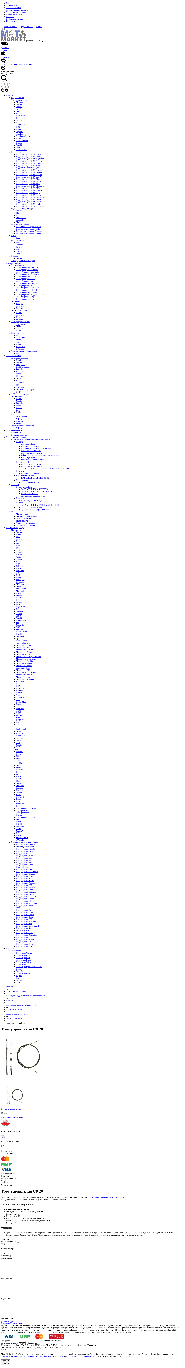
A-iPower (20, 387)
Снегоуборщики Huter (25, 285)
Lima (18, 781)
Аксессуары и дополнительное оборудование (30, 439)
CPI (17, 806)
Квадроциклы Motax (25, 890)
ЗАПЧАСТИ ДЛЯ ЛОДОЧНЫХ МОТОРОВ (40, 505)
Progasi (19, 602)
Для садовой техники (25, 475)
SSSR (18, 616)
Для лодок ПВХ (28, 444)
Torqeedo (20, 220)
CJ (17, 706)
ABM (18, 776)
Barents (19, 249)
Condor (19, 120)
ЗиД (18, 627)
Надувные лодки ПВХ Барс (28, 193)
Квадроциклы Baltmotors (26, 935)
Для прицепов (22, 480)
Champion (20, 306)
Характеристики (8, 1174)
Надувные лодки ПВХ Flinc (28, 179)
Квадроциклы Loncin (25, 915)
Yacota (19, 378)
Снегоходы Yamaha (24, 953)
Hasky (18, 575)
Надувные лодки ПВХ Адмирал (30, 159)
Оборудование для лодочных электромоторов (40, 455)
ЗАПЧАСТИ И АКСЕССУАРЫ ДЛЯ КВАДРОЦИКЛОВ (45, 469)
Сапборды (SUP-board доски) (23, 260)
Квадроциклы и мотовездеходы (24, 842)
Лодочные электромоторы (22, 208)
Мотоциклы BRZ (23, 647)
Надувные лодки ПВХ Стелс (28, 163)
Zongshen (20, 369)
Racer (18, 534)
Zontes (19, 819)
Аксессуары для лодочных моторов (36, 448)
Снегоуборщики (18, 265)
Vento (18, 557)
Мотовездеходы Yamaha (26, 847)
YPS (18, 747)
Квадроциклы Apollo (25, 878)
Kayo (18, 541)
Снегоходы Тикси (24, 964)
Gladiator (20, 118)
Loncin (19, 595)
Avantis (19, 539)
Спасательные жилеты (31, 451)
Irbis (18, 543)
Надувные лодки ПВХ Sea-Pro (29, 177)
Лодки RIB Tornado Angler (27, 168)
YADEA (19, 831)
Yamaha (19, 104)
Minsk (18, 586)
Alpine (19, 976)
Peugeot (19, 788)
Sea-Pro (19, 109)
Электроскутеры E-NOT (26, 808)
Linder (18, 242)
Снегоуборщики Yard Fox (27, 267)
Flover (18, 213)
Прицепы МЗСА (18, 432)
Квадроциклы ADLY (25, 860)
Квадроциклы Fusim (24, 910)
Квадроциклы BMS (24, 905)
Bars (18, 978)
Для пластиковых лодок (31, 453)
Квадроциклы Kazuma (25, 883)
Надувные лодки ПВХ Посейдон (30, 195)
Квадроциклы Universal (26, 896)
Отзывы (4, 1183)
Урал (18, 638)
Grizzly (19, 251)
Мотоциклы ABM (24, 645)
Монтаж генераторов (25, 389)
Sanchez (19, 733)
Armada (19, 693)
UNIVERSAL (22, 620)
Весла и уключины (29, 457)
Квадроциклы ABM (24, 901)
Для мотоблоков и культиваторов (35, 509)
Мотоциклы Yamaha (29, 494)
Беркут (19, 247)
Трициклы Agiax (23, 668)
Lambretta (20, 826)
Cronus (19, 552)
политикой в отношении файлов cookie (18, 1356)
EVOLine (20, 349)
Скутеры (15, 749)
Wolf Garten (21, 324)
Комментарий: (7, 1319)
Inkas (18, 238)
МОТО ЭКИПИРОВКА (31, 466)
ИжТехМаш (21, 702)
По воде (9, 3)
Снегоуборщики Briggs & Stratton (30, 294)
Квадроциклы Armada (25, 874)
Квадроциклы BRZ (24, 919)
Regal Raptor (21, 634)
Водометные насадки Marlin (28, 229)
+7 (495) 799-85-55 (9, 64)
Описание (5, 1176)
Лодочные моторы (19, 100)
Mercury (19, 102)
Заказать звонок (10, 27)
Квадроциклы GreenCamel (27, 926)
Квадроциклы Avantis (25, 849)
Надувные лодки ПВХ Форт (28, 202)
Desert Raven (21, 632)
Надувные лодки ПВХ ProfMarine (30, 197)
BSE (18, 600)
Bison (18, 593)
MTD (18, 326)
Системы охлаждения (25, 525)
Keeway (19, 770)
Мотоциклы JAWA (24, 675)
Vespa (18, 765)
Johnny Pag (20, 580)
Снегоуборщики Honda (26, 276)
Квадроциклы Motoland (26, 892)
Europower (20, 365)
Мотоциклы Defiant (24, 650)
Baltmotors (20, 566)
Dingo (18, 969)
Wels (18, 546)
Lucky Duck (21, 729)
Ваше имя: (5, 1256)
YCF (18, 550)
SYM (18, 795)
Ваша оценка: (7, 1258)
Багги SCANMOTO (24, 930)
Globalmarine (21, 150)
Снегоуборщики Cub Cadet (27, 272)
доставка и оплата (5, 49)
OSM (18, 982)
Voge (18, 623)
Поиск (39, 27)
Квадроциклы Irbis (24, 858)
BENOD (19, 824)
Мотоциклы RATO (24, 677)
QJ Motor (20, 697)
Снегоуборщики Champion (27, 292)
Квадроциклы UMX (24, 946)
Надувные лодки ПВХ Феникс (29, 199)
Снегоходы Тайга (23, 962)
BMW (18, 568)
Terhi (18, 254)
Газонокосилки (17, 333)
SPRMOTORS (22, 838)
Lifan (18, 385)
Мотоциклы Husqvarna (26, 659)
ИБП (13, 414)
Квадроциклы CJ (23, 942)
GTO (18, 727)
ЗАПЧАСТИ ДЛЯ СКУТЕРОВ (34, 489)
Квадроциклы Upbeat (25, 899)
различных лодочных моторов (104, 1197)
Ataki (18, 561)
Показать (5, 1363)
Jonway (19, 799)
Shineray (19, 611)
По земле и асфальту (15, 14)
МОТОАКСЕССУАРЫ (31, 464)
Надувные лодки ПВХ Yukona (29, 172)
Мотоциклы (16, 530)
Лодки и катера (17, 240)
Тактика (19, 245)
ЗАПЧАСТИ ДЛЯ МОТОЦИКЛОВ (36, 491)
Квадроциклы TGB (24, 933)
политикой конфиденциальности (79, 1356)
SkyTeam (20, 636)
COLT (18, 713)
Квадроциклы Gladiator (26, 921)
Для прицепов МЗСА (30, 482)
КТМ (18, 548)
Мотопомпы (16, 396)
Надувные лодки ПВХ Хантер (29, 161)
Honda (19, 129)
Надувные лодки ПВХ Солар (28, 181)
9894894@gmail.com (27, 1343)
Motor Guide (21, 217)
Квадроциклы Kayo (24, 853)
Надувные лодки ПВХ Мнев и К (30, 186)
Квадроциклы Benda (25, 939)
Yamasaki (20, 625)
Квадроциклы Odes (24, 944)
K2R (18, 684)
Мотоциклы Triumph (25, 679)
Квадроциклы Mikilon (25, 887)
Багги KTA (21, 908)
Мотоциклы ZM (23, 670)
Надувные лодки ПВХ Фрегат (29, 170)
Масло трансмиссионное (26, 516)
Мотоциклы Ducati (24, 652)
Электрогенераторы (19, 358)
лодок (121, 1197)
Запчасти (15, 485)
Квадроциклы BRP (24, 862)
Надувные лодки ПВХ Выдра (29, 190)
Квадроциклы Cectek (25, 865)
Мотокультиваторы (19, 310)
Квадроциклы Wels (24, 869)
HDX (18, 127)
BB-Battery (20, 421)
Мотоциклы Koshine (25, 661)
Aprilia (19, 559)
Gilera (18, 772)
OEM (18, 711)
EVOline (19, 371)
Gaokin (19, 695)
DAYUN (20, 722)
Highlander (20, 736)
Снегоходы (16, 951)
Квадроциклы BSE (24, 885)
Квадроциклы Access (25, 881)
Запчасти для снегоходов (32, 500)
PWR (18, 604)
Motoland (20, 591)
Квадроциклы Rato (24, 924)
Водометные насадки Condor (28, 233)
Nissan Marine (22, 141)
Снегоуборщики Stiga (25, 297)
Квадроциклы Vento (24, 876)
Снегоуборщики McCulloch (28, 288)
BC (17, 833)
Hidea (18, 138)
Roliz (18, 609)
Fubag (18, 374)
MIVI (18, 731)
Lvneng (19, 815)
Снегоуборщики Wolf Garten (28, 283)
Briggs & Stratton (23, 367)
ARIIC (19, 822)
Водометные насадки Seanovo (29, 231)
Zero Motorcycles (23, 643)
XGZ (18, 700)
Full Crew (20, 571)
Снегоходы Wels (23, 958)
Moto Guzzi (21, 589)
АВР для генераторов (20, 394)
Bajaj (18, 564)
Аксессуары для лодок (30, 446)
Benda (18, 704)
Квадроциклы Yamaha (25, 844)
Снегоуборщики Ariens (26, 299)
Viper (18, 801)
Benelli (19, 555)
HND (18, 392)
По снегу (10, 17)
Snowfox (19, 980)
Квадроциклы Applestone (27, 903)
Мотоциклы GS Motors (26, 672)
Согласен (5, 1361)
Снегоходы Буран (23, 960)
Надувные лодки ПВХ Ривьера (29, 156)
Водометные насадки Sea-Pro (28, 227)
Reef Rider (20, 116)
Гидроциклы (16, 256)
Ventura (19, 423)
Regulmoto (20, 607)
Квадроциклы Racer (24, 928)
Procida (19, 715)
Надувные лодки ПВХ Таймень (29, 165)
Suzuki (19, 145)
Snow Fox (20, 971)
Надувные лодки (18, 152)
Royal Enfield (21, 641)
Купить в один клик (19, 1117)
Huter (18, 317)
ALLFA (19, 134)
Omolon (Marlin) (23, 136)
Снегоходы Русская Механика (29, 967)
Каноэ (13, 236)
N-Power (19, 419)
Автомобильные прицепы (17, 10)
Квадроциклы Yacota (25, 851)
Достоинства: (7, 1278)
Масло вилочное (23, 521)
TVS (18, 743)
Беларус (19, 303)
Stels (18, 147)
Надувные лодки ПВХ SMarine (29, 188)
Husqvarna (20, 346)
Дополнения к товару (10, 1178)
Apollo (19, 598)
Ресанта (19, 308)
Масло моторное (23, 514)
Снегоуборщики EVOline (27, 270)
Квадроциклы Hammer (25, 937)
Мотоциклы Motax (24, 663)
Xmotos (19, 614)
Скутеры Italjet (22, 810)
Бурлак (19, 143)
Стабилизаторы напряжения (23, 426)
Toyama (19, 132)
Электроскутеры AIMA (26, 817)
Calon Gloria (21, 125)
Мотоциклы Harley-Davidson (28, 657)
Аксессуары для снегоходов (33, 473)
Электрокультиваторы (20, 322)
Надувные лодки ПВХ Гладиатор (30, 206)
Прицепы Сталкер (19, 435)
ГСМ (13, 512)
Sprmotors (20, 740)
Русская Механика (24, 867)
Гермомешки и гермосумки (33, 460)
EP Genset (20, 376)
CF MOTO (20, 720)
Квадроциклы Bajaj (24, 917)
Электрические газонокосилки (24, 351)
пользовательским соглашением (49, 1356)
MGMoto (20, 584)
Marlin (18, 111)
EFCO (18, 335)
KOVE (19, 686)
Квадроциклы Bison (24, 856)
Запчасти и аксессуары (16, 12)
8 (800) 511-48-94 (24, 64)
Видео (3, 1180)
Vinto (18, 718)
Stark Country (21, 417)
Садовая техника (13, 5)
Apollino (19, 690)
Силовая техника (13, 8)
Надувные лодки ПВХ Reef (28, 204)
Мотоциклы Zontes (24, 666)
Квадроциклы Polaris (25, 894)
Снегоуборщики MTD (25, 279)
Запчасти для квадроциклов (33, 496)
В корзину (5, 1117)
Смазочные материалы (26, 523)
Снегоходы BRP (23, 973)
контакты (5, 57)
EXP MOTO (21, 681)
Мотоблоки (16, 301)
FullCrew (20, 709)
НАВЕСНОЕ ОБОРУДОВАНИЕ (35, 478)
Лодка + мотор (17, 98)
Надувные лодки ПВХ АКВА (29, 154)
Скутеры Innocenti (24, 813)
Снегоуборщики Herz (25, 281)
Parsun (19, 122)
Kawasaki (20, 582)
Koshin (19, 408)
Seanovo (19, 113)
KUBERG (20, 688)
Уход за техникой (23, 518)
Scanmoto (20, 738)
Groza (18, 724)
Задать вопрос (27, 27)
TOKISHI (20, 840)
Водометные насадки (20, 224)
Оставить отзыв (8, 1321)
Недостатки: (6, 1298)
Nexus (18, 761)
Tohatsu (19, 107)
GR (17, 573)
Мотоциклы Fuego (24, 654)
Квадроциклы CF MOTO (27, 872)
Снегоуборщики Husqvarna (27, 274)
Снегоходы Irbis (23, 955)
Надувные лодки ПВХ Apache (29, 174)
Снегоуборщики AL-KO (26, 290)
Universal (20, 797)
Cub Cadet (20, 337)
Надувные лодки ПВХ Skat (28, 184)
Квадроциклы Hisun (24, 912)
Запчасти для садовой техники (29, 507)
